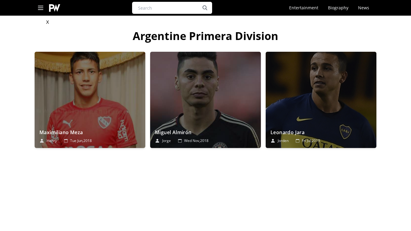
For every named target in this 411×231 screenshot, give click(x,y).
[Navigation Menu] (40, 8)
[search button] (204, 7)
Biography (338, 8)
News (363, 8)
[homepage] (54, 8)
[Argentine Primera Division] (90, 100)
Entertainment (303, 8)
